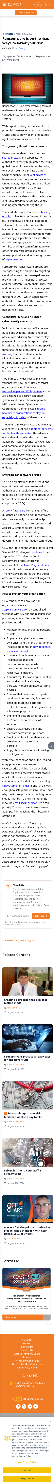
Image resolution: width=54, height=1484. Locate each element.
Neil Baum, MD (14, 1007)
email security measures (27, 803)
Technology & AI (28, 940)
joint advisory (38, 175)
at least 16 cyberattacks (35, 565)
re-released (37, 552)
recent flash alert (15, 510)
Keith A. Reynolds (15, 1064)
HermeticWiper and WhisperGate (22, 391)
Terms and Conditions (27, 1360)
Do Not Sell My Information (27, 1364)
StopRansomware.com (15, 609)
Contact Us (27, 1350)
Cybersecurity (10, 940)
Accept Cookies (27, 1478)
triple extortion (14, 259)
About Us (27, 1340)
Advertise (27, 1343)
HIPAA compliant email (16, 785)
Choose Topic (24, 12)
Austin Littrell (13, 1238)
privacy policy (16, 924)
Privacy (27, 1357)
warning (7, 354)
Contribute (27, 1346)
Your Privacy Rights (27, 1367)
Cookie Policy (25, 1456)
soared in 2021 (11, 157)
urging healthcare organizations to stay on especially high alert (23, 413)
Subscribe (39, 916)
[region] (27, 1450)
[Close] (50, 1421)
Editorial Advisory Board (27, 1353)
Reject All (27, 1470)
